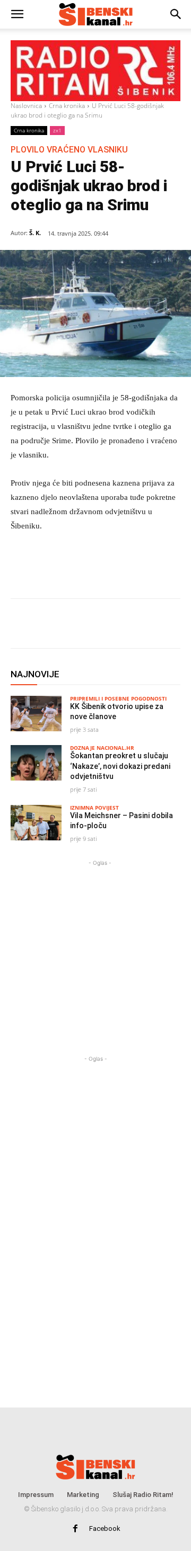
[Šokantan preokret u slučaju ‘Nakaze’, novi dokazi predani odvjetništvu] (36, 763)
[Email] (103, 625)
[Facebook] (54, 625)
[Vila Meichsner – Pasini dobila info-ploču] (36, 822)
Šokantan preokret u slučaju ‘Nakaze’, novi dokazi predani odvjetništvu (120, 766)
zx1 (57, 130)
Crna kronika (67, 105)
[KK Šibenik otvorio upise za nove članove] (36, 713)
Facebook (104, 1528)
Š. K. (35, 233)
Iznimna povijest (94, 807)
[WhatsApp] (79, 625)
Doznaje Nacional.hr (102, 747)
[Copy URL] (127, 625)
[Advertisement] (100, 942)
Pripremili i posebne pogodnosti (118, 698)
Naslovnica (26, 105)
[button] (17, 14)
